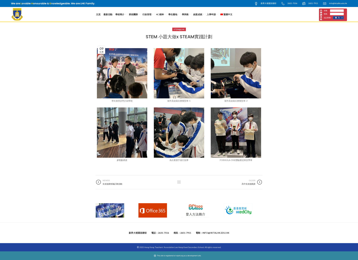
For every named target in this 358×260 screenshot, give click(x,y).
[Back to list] (179, 182)
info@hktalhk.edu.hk (338, 3)
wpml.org (179, 256)
